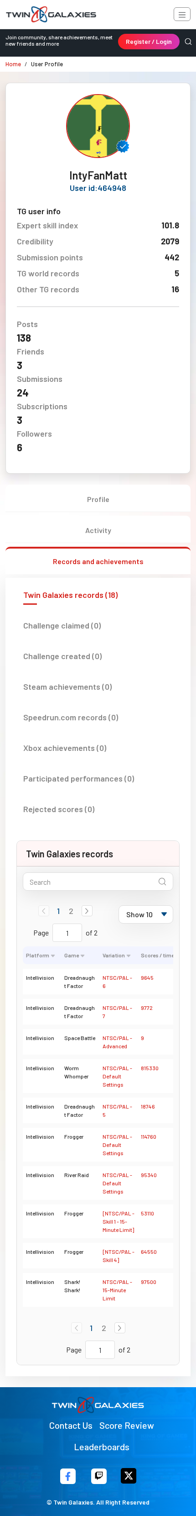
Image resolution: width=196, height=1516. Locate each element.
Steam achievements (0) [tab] (67, 686)
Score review (126, 1425)
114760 (148, 1136)
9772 (147, 1007)
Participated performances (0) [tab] (78, 778)
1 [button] (58, 911)
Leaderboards (101, 1446)
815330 (150, 1068)
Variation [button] (114, 955)
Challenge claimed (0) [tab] (62, 625)
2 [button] (71, 911)
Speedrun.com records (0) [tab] (70, 717)
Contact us (71, 1425)
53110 (147, 1213)
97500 (148, 1281)
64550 (149, 1251)
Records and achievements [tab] (98, 561)
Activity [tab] (98, 530)
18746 (148, 1106)
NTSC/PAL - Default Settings (117, 1076)
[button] (87, 910)
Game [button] (71, 955)
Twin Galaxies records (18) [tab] (70, 595)
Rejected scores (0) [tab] (58, 809)
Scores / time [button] (157, 955)
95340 (149, 1175)
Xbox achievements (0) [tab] (64, 748)
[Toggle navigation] (182, 14)
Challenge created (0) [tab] (62, 656)
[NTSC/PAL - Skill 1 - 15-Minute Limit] (118, 1221)
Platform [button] (37, 955)
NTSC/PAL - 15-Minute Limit (117, 1289)
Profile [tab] (98, 499)
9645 (147, 977)
